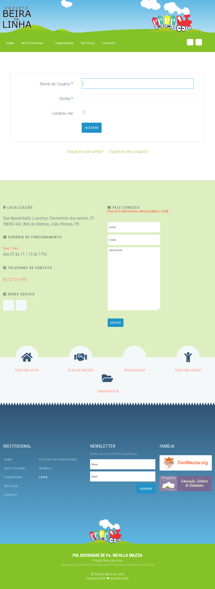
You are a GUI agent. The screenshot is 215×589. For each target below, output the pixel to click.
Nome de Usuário (56, 83)
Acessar (91, 127)
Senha (66, 98)
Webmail (45, 468)
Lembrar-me (62, 113)
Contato (108, 43)
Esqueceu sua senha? (85, 151)
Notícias (88, 43)
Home (10, 43)
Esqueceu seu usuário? (128, 151)
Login (43, 477)
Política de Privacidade (58, 459)
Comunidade (64, 43)
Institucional (33, 43)
